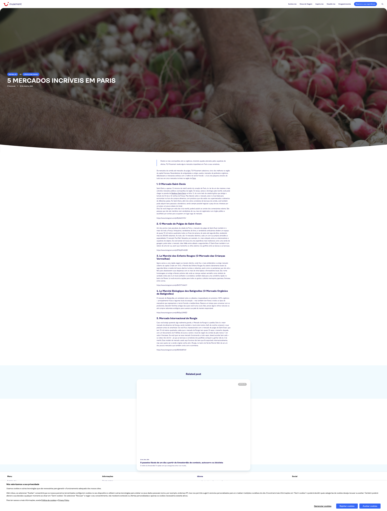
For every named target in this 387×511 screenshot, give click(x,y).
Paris (194, 178)
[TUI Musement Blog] (13, 4)
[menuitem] (292, 4)
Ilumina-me (292, 4)
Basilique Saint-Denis (178, 194)
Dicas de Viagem (306, 4)
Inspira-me (319, 4)
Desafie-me (331, 4)
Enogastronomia (345, 4)
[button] (382, 4)
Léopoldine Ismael (31, 74)
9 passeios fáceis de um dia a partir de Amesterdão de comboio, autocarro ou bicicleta (181, 462)
